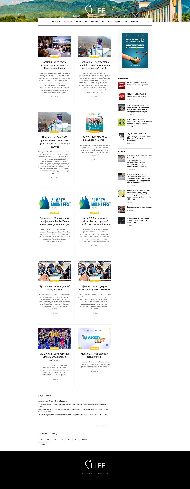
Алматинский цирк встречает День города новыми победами (54, 356)
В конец (43, 444)
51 (83, 434)
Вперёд (84, 439)
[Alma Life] (95, 9)
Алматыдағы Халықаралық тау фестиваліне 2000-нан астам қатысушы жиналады (54, 221)
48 (63, 434)
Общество (106, 22)
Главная (56, 22)
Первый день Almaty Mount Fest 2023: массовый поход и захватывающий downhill (95, 65)
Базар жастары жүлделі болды (139, 207)
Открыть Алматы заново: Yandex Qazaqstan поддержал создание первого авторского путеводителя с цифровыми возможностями (139, 178)
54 (55, 439)
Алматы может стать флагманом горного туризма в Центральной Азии (54, 65)
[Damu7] (135, 50)
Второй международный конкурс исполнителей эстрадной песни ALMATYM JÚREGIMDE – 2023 (73, 415)
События (68, 22)
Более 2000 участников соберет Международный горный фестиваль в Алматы (94, 221)
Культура (94, 22)
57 (75, 439)
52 (41, 439)
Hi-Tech (118, 22)
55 (62, 439)
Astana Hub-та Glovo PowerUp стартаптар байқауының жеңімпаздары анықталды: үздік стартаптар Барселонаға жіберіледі (139, 195)
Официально (81, 22)
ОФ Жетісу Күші (131, 22)
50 (77, 434)
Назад (54, 434)
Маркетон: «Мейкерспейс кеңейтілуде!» (52, 401)
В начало (43, 434)
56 (68, 439)
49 (70, 434)
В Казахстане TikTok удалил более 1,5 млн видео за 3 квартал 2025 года (138, 220)
